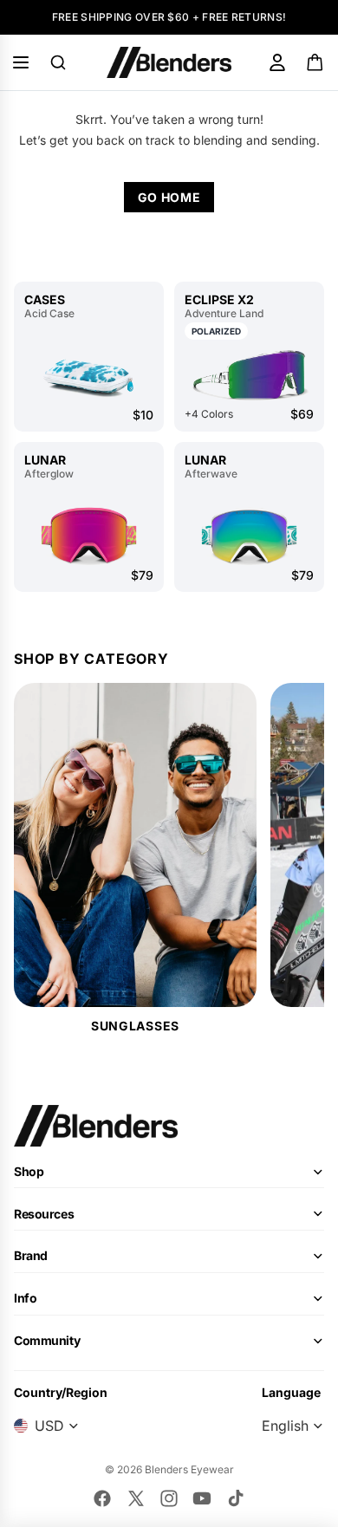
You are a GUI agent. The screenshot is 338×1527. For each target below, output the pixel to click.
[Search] (58, 62)
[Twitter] (136, 1498)
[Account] (277, 62)
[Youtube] (202, 1498)
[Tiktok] (235, 1498)
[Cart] (316, 62)
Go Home (169, 197)
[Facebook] (102, 1498)
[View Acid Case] (88, 375)
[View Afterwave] (249, 535)
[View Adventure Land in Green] (249, 374)
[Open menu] (21, 62)
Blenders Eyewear (189, 1469)
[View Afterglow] (88, 535)
